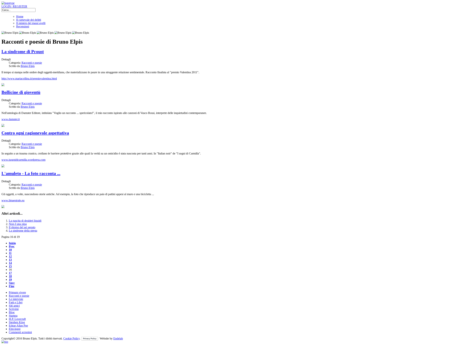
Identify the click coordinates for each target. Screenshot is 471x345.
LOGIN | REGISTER (14, 6)
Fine (11, 286)
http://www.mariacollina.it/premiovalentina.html (29, 78)
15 (10, 266)
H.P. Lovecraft (17, 319)
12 (10, 256)
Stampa (13, 315)
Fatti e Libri (15, 302)
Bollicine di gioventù (20, 92)
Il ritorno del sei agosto (22, 227)
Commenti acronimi (20, 332)
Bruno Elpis (28, 66)
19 (10, 279)
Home (19, 16)
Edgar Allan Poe (18, 325)
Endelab (118, 338)
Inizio (12, 243)
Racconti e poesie (32, 62)
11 (10, 253)
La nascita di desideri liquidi (25, 220)
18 (10, 276)
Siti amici (14, 305)
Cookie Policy (71, 338)
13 (10, 259)
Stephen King (17, 322)
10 (10, 249)
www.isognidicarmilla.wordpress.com (23, 159)
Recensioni (22, 26)
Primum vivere (17, 292)
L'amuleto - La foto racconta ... (30, 173)
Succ (12, 282)
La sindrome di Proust (22, 51)
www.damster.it (10, 119)
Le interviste (16, 299)
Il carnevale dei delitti (28, 19)
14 (10, 263)
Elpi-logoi (14, 328)
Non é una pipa (18, 224)
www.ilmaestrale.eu (12, 200)
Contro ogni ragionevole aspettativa (35, 133)
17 (10, 272)
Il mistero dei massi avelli (30, 23)
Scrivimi (14, 309)
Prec (12, 246)
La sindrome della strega (23, 230)
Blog (12, 312)
